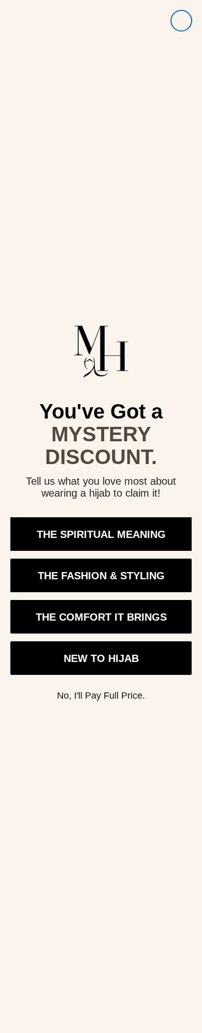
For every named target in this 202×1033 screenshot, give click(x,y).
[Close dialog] (181, 20)
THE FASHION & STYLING (101, 575)
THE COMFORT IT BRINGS (101, 617)
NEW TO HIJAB (101, 658)
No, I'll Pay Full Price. (101, 695)
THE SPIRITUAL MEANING (101, 534)
